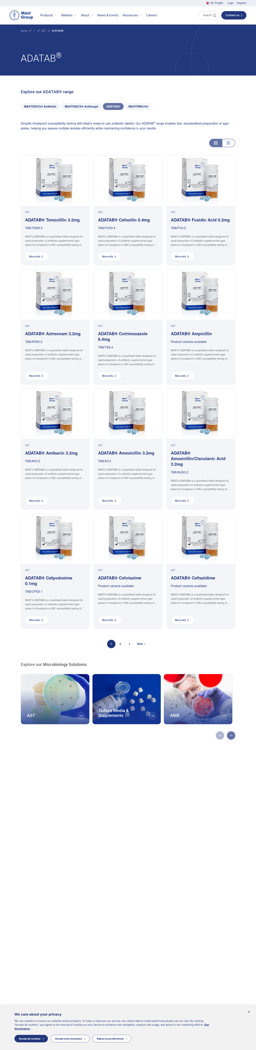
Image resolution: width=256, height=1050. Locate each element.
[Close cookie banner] (249, 1012)
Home (24, 30)
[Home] (21, 15)
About (85, 15)
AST (43, 30)
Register (241, 3)
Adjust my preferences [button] (110, 1038)
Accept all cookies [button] (29, 1038)
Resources (130, 15)
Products (46, 15)
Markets (67, 15)
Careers (151, 15)
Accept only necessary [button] (68, 1038)
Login (231, 3)
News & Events (108, 15)
